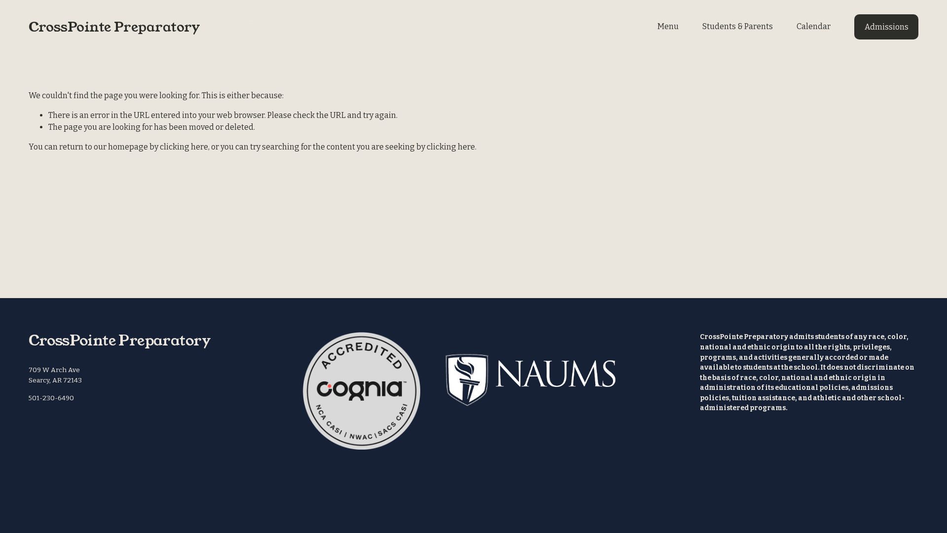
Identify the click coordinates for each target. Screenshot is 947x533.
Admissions (887, 27)
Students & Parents (737, 26)
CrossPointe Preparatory (114, 27)
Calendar (814, 26)
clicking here (184, 147)
